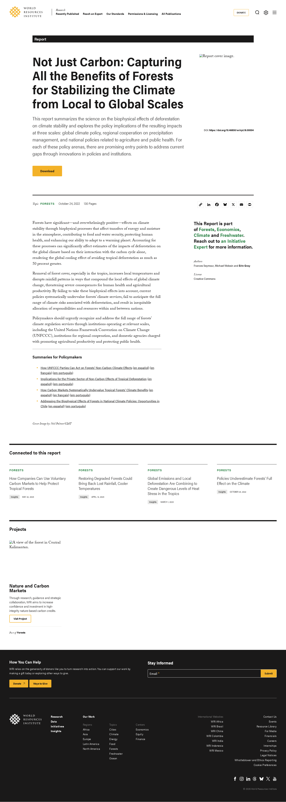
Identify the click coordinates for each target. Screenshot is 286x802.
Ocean (113, 758)
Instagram (242, 779)
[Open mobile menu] (274, 12)
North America (91, 749)
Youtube (275, 779)
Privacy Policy (268, 750)
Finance (140, 739)
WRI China (217, 731)
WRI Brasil (217, 726)
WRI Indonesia (214, 745)
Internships (270, 745)
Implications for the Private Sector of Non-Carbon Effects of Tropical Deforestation (94, 379)
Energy (113, 739)
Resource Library (267, 726)
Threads (255, 779)
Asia (85, 734)
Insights (56, 731)
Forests (47, 203)
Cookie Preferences (265, 765)
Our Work (89, 716)
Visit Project (20, 618)
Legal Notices (268, 755)
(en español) (141, 367)
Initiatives (57, 726)
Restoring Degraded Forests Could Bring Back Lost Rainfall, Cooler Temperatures (105, 483)
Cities (112, 729)
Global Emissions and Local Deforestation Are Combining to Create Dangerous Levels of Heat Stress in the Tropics (173, 485)
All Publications (171, 13)
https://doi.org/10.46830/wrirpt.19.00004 (231, 130)
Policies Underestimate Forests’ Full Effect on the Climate (244, 480)
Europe (87, 739)
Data (54, 721)
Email (153, 673)
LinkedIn (248, 779)
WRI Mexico (216, 750)
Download (47, 171)
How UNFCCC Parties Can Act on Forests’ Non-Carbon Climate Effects (86, 367)
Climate (202, 235)
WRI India (217, 741)
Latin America (91, 744)
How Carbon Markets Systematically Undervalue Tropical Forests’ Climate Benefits (94, 390)
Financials (271, 736)
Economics (228, 229)
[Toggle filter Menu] (265, 12)
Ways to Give (40, 683)
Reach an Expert (93, 13)
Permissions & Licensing (143, 13)
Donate (241, 12)
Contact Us (270, 716)
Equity (139, 734)
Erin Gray (244, 265)
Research (60, 10)
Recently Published (67, 13)
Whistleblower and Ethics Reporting (256, 760)
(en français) (61, 395)
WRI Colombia (214, 736)
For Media (271, 731)
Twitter (268, 779)
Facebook (235, 779)
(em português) (63, 373)
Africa (86, 729)
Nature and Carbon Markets (29, 588)
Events (273, 721)
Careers (272, 741)
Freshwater (231, 235)
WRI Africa (217, 721)
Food (112, 744)
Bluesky (261, 779)
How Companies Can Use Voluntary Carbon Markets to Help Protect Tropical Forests (37, 483)
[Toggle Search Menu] (257, 12)
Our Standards (115, 13)
